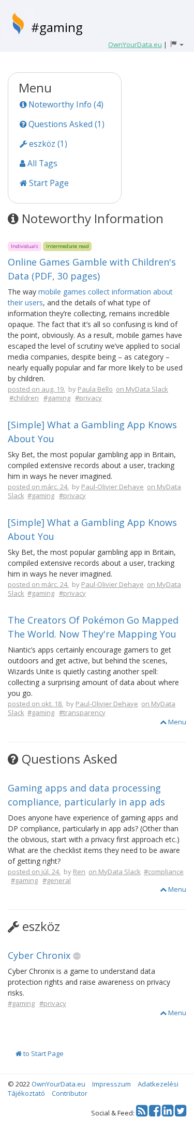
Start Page (48, 183)
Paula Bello (95, 389)
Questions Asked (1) (65, 124)
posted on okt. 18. (35, 703)
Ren (79, 871)
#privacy (88, 397)
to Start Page (43, 1053)
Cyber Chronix (39, 955)
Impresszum (111, 1084)
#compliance (164, 871)
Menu (176, 721)
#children (24, 397)
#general (56, 880)
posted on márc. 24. (38, 486)
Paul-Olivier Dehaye (112, 486)
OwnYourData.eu (58, 1084)
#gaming (57, 27)
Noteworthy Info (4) (64, 104)
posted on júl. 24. (34, 871)
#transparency (82, 712)
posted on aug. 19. (36, 389)
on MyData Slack (142, 389)
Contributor (69, 1093)
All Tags (41, 163)
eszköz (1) (47, 143)
